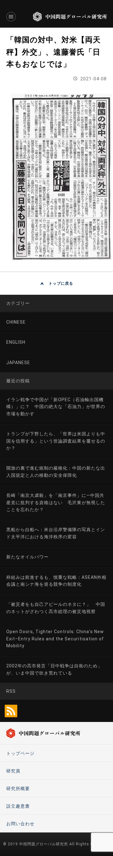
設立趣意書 (18, 806)
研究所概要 (18, 788)
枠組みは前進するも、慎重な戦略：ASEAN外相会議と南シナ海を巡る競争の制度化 (56, 581)
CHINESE (16, 322)
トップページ (20, 753)
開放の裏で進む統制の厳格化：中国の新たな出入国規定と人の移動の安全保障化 (55, 471)
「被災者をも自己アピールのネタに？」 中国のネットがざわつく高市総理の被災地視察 (55, 608)
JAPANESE (18, 362)
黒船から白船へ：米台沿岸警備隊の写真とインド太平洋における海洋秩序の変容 (55, 533)
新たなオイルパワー (27, 556)
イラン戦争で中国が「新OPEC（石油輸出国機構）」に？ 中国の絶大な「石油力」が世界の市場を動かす (55, 406)
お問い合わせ (20, 823)
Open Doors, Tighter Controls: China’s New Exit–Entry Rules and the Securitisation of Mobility (55, 638)
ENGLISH (15, 342)
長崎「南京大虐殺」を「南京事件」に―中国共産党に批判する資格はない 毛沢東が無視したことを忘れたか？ (55, 502)
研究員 (13, 770)
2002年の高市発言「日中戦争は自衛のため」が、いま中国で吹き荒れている (54, 669)
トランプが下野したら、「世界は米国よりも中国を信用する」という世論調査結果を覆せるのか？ (55, 440)
